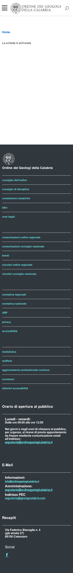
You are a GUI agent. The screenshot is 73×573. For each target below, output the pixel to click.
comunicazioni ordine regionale (21, 237)
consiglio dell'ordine (14, 180)
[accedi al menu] (4, 8)
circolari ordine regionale (17, 264)
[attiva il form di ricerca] (67, 8)
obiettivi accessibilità (15, 388)
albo (4, 207)
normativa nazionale (14, 303)
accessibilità (9, 331)
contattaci (8, 379)
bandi (5, 255)
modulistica (9, 351)
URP (4, 312)
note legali (8, 216)
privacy (6, 322)
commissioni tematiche (16, 198)
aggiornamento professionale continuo (26, 370)
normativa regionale (14, 294)
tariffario (7, 361)
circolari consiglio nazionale (19, 274)
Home (6, 32)
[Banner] (7, 555)
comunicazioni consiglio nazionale (23, 246)
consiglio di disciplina (15, 189)
